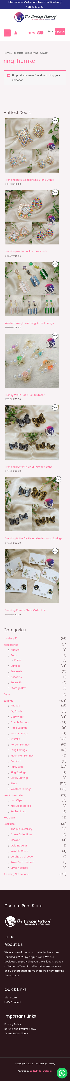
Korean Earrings (20, 744)
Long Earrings (19, 750)
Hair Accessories (14, 795)
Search (60, 31)
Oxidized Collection (22, 856)
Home (7, 52)
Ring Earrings (18, 772)
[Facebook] (12, 937)
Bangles (15, 666)
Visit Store (10, 997)
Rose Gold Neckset (22, 862)
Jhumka (15, 739)
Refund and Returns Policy (20, 1029)
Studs (14, 783)
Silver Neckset (19, 868)
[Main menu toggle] (7, 32)
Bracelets (16, 671)
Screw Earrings (19, 778)
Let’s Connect (12, 1002)
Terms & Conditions (16, 1033)
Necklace (9, 824)
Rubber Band (18, 811)
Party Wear (17, 767)
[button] (62, 1073)
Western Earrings (21, 789)
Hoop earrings (19, 733)
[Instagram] (7, 937)
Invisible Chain (19, 851)
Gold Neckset (19, 845)
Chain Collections (21, 834)
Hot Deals (9, 817)
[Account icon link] (15, 33)
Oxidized (16, 761)
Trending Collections (16, 874)
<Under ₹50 (11, 638)
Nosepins (16, 677)
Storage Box (18, 688)
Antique (15, 705)
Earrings (8, 700)
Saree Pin (16, 682)
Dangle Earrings (20, 722)
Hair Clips (16, 800)
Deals (7, 694)
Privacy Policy (12, 1024)
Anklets (15, 650)
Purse (17, 660)
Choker (15, 840)
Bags (14, 655)
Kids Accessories (21, 806)
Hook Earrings (19, 728)
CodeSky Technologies (40, 1071)
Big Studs (16, 711)
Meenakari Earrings (22, 755)
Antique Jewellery (21, 829)
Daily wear (17, 717)
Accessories (11, 645)
